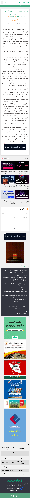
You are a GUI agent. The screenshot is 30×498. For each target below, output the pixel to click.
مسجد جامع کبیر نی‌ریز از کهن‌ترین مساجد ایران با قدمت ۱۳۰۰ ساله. (14, 292)
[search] (2, 2)
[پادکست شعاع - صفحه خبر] (15, 328)
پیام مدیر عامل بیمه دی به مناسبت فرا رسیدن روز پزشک (16, 270)
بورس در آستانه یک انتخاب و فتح (20, 311)
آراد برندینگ (22, 454)
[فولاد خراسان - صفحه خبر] (15, 389)
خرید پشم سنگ (22, 470)
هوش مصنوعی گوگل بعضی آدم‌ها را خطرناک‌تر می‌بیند (16, 273)
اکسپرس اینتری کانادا (8, 467)
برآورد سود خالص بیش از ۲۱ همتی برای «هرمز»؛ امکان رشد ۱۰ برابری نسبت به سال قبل (14, 284)
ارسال (15, 229)
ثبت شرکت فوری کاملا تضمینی (22, 463)
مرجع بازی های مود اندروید (7, 474)
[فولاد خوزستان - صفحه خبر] (15, 369)
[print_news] (17, 20)
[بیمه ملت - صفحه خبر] (15, 425)
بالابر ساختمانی (22, 467)
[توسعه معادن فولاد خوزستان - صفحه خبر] (15, 349)
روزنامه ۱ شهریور (24, 304)
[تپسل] (5, 143)
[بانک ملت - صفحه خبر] (15, 404)
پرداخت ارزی (8, 458)
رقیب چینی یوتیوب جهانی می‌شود (20, 275)
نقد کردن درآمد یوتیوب (7, 470)
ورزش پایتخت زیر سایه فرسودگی (20, 313)
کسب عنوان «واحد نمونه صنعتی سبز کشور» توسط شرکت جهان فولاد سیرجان (14, 288)
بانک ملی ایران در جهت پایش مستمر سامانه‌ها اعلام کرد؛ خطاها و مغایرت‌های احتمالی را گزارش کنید (14, 296)
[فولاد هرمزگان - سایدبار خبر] (15, 252)
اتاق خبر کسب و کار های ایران (8, 454)
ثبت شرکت (22, 458)
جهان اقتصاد (7, 484)
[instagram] (16, 496)
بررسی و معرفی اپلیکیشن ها (8, 448)
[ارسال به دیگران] (15, 20)
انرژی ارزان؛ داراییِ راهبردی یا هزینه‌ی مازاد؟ (18, 306)
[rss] (18, 496)
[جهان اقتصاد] (24, 2)
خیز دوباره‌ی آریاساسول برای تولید (20, 299)
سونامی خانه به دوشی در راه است (20, 309)
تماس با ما (17, 491)
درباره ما (12, 491)
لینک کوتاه (26, 153)
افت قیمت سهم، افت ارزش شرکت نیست (18, 302)
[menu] (5, 2)
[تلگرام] (13, 20)
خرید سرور (22, 474)
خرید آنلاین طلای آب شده (8, 463)
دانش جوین (22, 448)
